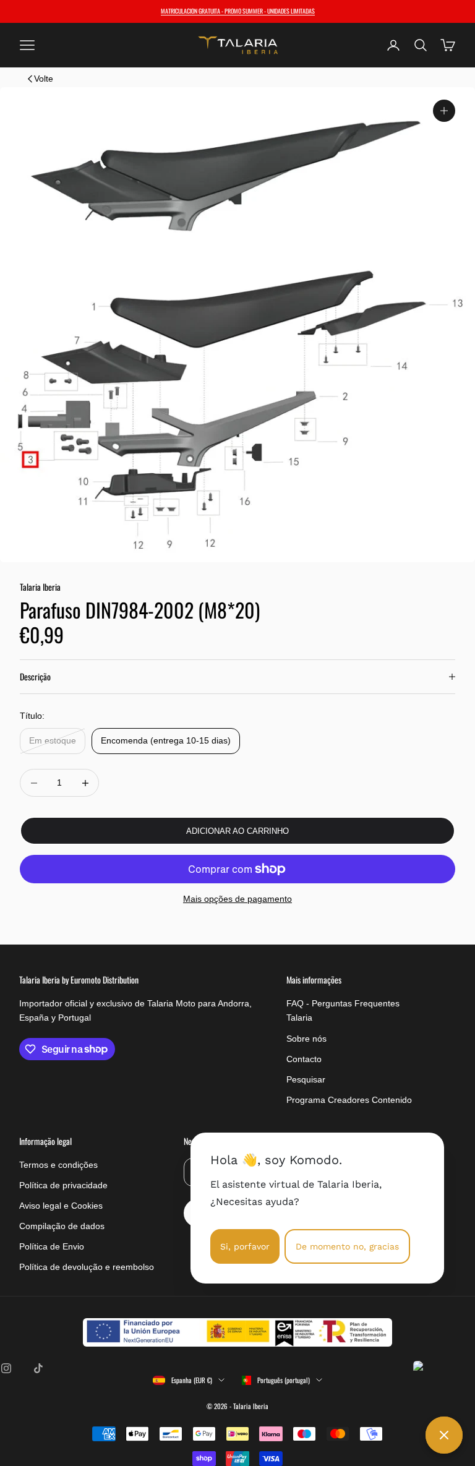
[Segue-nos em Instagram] (6, 1368)
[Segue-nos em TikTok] (38, 1368)
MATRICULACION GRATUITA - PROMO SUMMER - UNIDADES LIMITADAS (238, 10)
